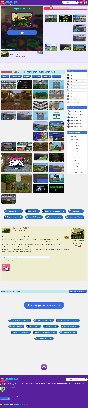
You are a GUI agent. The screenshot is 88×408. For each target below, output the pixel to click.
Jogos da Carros (74, 157)
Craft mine (56, 76)
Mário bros (5, 76)
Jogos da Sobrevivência (76, 99)
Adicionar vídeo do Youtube (77, 291)
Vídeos (66, 8)
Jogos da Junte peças (76, 126)
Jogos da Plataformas (76, 139)
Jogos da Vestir (74, 169)
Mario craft (26, 404)
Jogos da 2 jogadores (21, 332)
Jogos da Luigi (51, 326)
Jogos (47, 8)
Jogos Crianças (74, 166)
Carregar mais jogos (44, 305)
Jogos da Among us (75, 120)
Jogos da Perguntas (75, 123)
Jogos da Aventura (75, 93)
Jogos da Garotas (74, 163)
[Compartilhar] (41, 52)
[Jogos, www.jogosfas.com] (9, 2)
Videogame (47, 76)
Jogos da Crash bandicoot (20, 320)
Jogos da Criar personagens (77, 81)
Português (7, 398)
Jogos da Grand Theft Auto (77, 114)
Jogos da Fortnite (75, 90)
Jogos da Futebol (75, 145)
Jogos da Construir (75, 102)
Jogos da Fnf (73, 117)
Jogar (21, 32)
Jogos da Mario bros (75, 111)
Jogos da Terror (74, 160)
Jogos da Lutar (74, 151)
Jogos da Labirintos (75, 96)
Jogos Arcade (73, 142)
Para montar (36, 76)
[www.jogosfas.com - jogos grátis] (9, 380)
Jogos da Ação (74, 154)
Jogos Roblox (73, 78)
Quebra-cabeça (16, 76)
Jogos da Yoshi (17, 326)
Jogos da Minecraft (75, 75)
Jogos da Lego (74, 84)
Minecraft (26, 76)
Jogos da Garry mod (75, 87)
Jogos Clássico (74, 148)
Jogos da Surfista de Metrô (68, 320)
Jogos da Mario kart (70, 326)
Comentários (56, 8)
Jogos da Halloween (44, 338)
